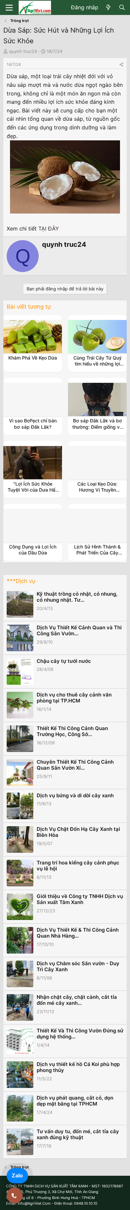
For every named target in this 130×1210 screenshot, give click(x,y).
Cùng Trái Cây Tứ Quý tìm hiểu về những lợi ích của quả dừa (97, 364)
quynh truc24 (23, 51)
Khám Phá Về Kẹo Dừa (32, 358)
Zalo (17, 1175)
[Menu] (9, 7)
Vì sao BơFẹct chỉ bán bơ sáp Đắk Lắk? (33, 423)
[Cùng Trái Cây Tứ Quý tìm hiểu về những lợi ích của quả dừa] (97, 336)
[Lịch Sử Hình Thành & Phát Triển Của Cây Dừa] (97, 525)
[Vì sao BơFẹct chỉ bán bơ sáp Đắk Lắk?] (33, 399)
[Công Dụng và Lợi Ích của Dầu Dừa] (33, 525)
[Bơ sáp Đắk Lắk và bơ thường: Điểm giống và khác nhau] (97, 399)
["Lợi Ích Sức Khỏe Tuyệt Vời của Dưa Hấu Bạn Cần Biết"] (33, 462)
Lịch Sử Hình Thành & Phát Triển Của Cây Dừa (97, 552)
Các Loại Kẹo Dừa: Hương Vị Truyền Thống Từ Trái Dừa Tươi (97, 490)
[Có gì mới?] (108, 8)
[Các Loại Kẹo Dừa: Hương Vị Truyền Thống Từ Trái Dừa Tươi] (97, 462)
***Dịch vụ (21, 581)
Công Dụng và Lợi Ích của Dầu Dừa (32, 549)
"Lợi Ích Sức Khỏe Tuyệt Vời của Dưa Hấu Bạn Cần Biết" (33, 490)
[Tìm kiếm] (122, 8)
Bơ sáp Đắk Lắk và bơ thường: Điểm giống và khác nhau (97, 426)
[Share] (121, 64)
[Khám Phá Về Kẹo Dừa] (33, 336)
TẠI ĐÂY (48, 228)
